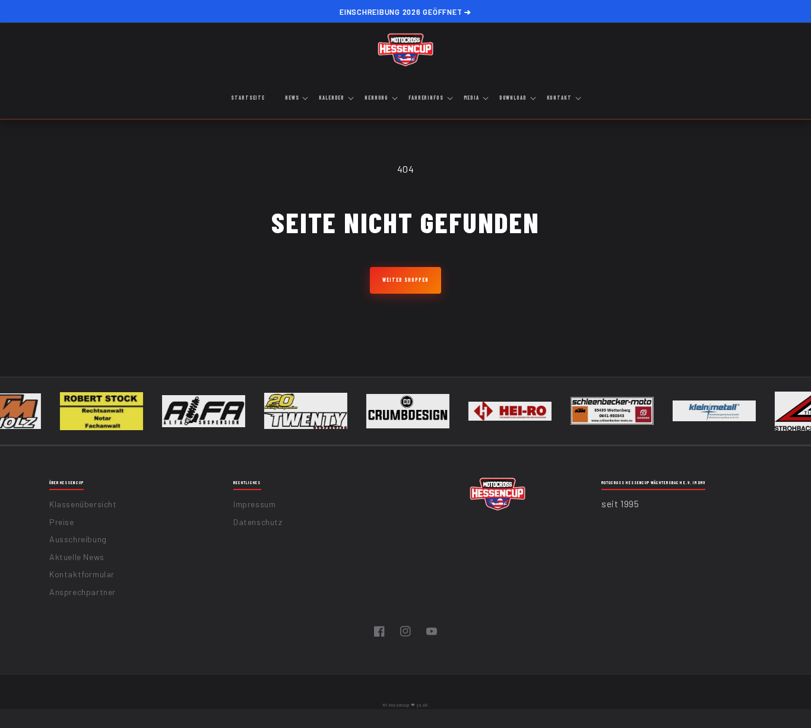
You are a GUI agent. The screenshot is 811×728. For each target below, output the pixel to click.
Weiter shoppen (405, 279)
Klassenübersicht (83, 504)
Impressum (254, 504)
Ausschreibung (78, 539)
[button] (296, 98)
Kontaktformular (82, 574)
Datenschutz (258, 522)
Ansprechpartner (82, 592)
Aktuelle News (76, 557)
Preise (61, 522)
